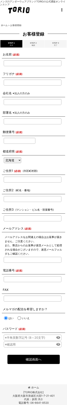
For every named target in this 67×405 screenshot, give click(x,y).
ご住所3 (8, 209)
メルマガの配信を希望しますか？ (25, 309)
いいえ (26, 318)
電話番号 (9, 270)
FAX (5, 290)
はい (11, 318)
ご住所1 (8, 171)
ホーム (35, 387)
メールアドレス (13, 228)
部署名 (7, 112)
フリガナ (9, 74)
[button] (61, 10)
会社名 (7, 93)
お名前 (7, 54)
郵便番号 (9, 132)
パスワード (10, 329)
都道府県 (9, 151)
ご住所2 (8, 190)
